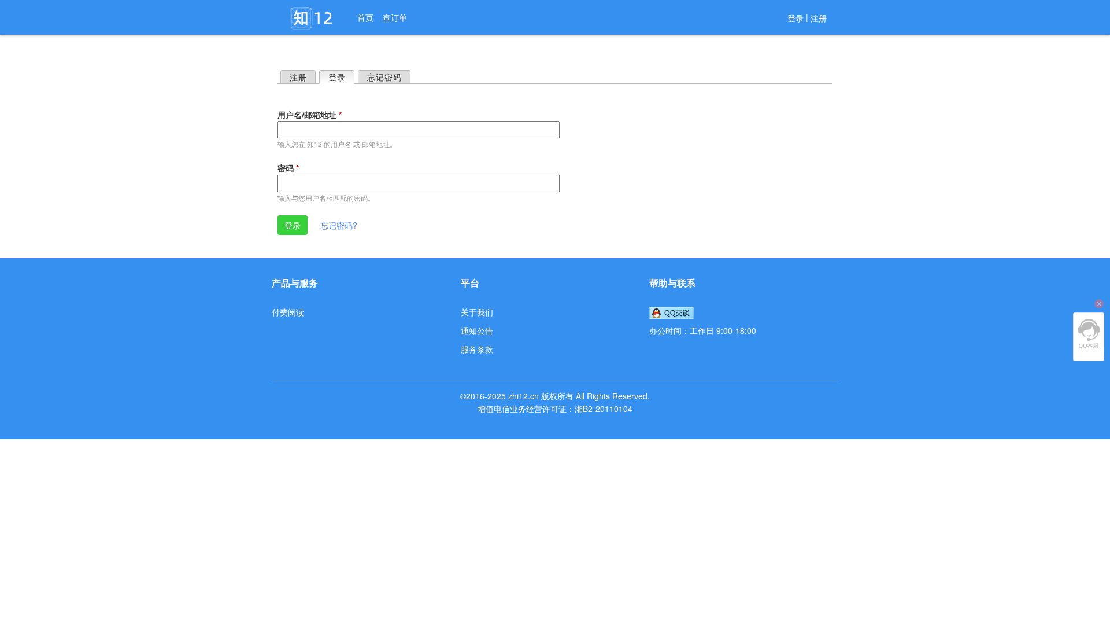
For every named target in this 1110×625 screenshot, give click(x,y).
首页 (365, 17)
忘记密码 (384, 77)
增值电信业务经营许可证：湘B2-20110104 (555, 408)
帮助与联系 (672, 282)
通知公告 (477, 330)
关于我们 (477, 312)
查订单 (395, 17)
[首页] (312, 18)
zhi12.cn (523, 396)
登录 (795, 18)
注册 (819, 18)
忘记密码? (338, 225)
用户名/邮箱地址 (310, 114)
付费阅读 (288, 312)
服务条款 (477, 349)
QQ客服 (1088, 334)
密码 (288, 168)
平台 (470, 282)
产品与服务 (295, 282)
